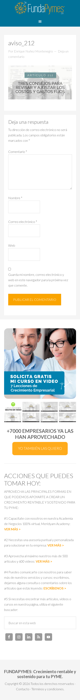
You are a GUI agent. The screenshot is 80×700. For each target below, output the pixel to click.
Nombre (15, 198)
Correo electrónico (22, 222)
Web (11, 245)
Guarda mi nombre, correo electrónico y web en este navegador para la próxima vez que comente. (38, 280)
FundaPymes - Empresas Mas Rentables (40, 8)
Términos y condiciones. (47, 689)
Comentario (17, 152)
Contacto (22, 689)
